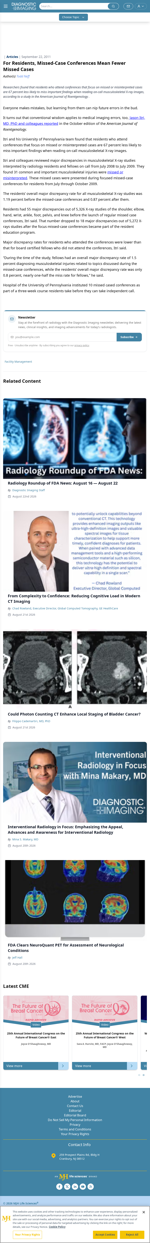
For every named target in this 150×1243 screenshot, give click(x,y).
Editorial (75, 1110)
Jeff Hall (17, 957)
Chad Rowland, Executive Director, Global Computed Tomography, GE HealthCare (65, 608)
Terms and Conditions (75, 1129)
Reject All (132, 1234)
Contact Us (75, 1106)
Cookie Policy (57, 1227)
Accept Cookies (105, 1234)
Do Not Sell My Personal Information (75, 1120)
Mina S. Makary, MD (25, 839)
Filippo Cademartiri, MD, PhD (31, 721)
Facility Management (18, 361)
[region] (75, 1224)
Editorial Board (75, 1115)
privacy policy (81, 345)
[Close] (143, 1212)
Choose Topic (70, 17)
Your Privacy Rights (75, 1134)
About (75, 1101)
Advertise (75, 1096)
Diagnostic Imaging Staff (28, 490)
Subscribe (127, 337)
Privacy (75, 1124)
